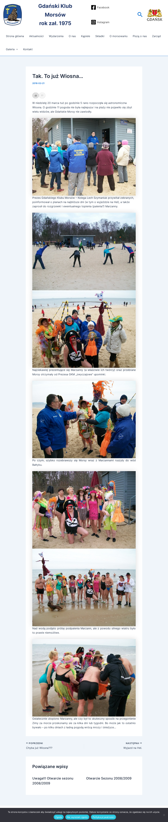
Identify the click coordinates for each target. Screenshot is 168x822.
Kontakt (28, 49)
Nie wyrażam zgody (77, 817)
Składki (99, 36)
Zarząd (156, 36)
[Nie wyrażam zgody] (164, 815)
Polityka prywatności (103, 817)
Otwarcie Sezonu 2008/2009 (109, 778)
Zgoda (58, 817)
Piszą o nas (140, 36)
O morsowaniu (118, 36)
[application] (16, 49)
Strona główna (15, 36)
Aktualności (36, 36)
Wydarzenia (56, 36)
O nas (72, 36)
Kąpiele (85, 36)
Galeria (10, 49)
